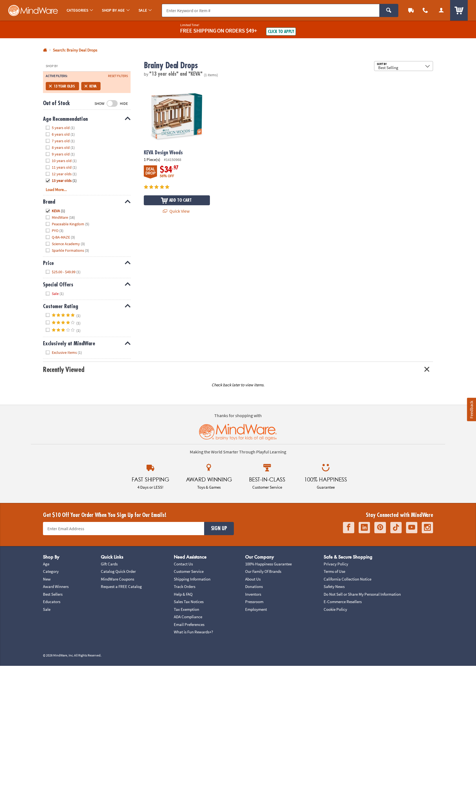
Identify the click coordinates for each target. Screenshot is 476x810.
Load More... (56, 189)
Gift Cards (109, 564)
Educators (51, 601)
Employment (256, 609)
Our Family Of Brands (263, 571)
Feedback (471, 409)
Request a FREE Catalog (121, 586)
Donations (254, 586)
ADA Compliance (188, 616)
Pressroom (254, 601)
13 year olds (64, 86)
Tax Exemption (186, 609)
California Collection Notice (347, 579)
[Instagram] (427, 527)
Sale (46, 609)
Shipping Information (192, 579)
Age (46, 564)
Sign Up (219, 528)
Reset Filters (118, 76)
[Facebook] (348, 527)
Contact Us (183, 564)
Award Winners (56, 586)
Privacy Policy (336, 564)
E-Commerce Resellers (343, 601)
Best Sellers (53, 594)
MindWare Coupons (117, 579)
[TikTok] (396, 527)
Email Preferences (189, 624)
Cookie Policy (335, 609)
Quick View (179, 211)
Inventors (253, 594)
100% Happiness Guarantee (268, 564)
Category (51, 571)
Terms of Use (334, 571)
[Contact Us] (425, 10)
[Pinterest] (380, 527)
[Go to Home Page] (45, 50)
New (47, 579)
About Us (253, 579)
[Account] (441, 10)
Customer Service (189, 571)
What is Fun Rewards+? (193, 631)
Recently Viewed (63, 369)
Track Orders (184, 586)
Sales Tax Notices (189, 601)
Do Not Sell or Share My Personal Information (362, 594)
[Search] (388, 10)
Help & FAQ (183, 594)
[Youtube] (411, 527)
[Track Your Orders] (411, 10)
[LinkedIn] (364, 527)
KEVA (92, 86)
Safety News (334, 586)
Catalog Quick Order (118, 571)
